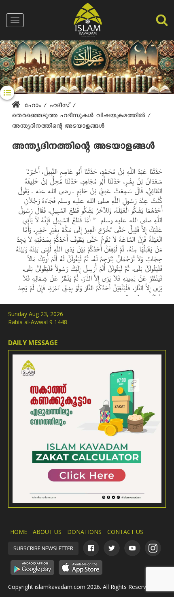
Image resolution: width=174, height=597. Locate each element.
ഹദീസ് (60, 106)
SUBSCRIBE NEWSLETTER (43, 548)
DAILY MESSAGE (32, 342)
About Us (47, 532)
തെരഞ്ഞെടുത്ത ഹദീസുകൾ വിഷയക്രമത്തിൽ (79, 116)
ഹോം (32, 106)
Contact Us (125, 532)
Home (18, 532)
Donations (84, 532)
